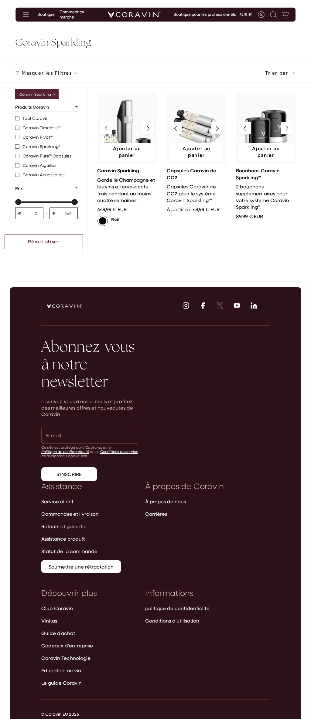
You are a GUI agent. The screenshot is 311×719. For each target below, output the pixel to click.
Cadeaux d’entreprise (67, 645)
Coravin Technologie (66, 658)
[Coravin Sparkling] (127, 128)
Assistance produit (63, 538)
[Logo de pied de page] (64, 306)
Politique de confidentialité (65, 451)
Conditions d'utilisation (172, 620)
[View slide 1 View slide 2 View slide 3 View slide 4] (127, 128)
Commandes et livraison (70, 514)
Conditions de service (119, 451)
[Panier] (285, 15)
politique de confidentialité (177, 608)
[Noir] (102, 220)
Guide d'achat (58, 633)
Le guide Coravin (61, 683)
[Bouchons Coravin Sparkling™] (266, 128)
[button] (273, 15)
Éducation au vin (61, 670)
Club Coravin (57, 608)
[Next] (148, 128)
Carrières (156, 514)
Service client (57, 501)
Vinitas (49, 620)
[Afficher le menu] (26, 15)
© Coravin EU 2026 (60, 714)
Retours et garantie (64, 526)
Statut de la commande (69, 551)
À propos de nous (165, 501)
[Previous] (106, 128)
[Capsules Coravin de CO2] (197, 128)
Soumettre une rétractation (81, 566)
